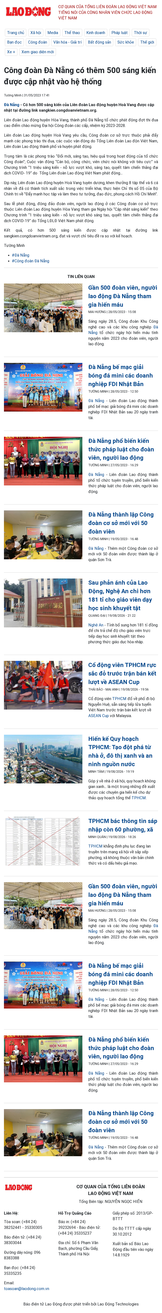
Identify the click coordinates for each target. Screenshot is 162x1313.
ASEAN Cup (98, 715)
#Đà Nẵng (20, 255)
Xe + (11, 51)
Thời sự (140, 32)
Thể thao (72, 32)
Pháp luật (119, 32)
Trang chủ (15, 32)
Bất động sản (99, 42)
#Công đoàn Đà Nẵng (30, 261)
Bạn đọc (14, 42)
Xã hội (35, 32)
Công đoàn (37, 42)
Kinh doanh (95, 32)
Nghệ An (95, 625)
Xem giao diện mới (38, 51)
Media (52, 32)
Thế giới (147, 42)
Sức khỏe (125, 42)
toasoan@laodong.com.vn (26, 1288)
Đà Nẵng (11, 104)
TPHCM (119, 698)
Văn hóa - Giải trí (67, 42)
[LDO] (43, 309)
